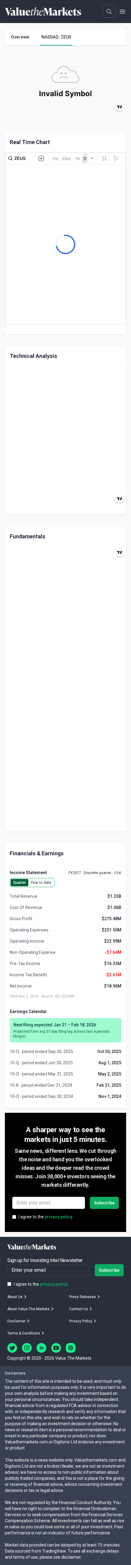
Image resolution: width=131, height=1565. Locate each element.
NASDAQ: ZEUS (56, 37)
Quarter (19, 882)
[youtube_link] (56, 1348)
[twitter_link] (12, 1348)
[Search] (109, 11)
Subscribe (104, 1202)
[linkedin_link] (41, 1348)
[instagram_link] (27, 1348)
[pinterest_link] (71, 1348)
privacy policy (59, 1216)
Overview (20, 37)
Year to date (41, 882)
